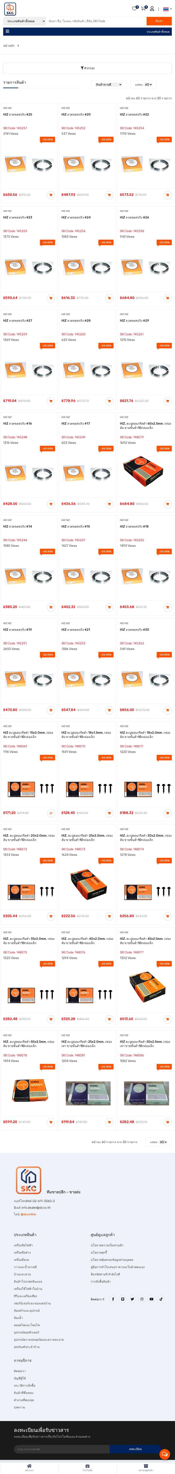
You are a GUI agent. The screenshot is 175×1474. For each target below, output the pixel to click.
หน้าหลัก (9, 46)
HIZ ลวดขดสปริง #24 (76, 217)
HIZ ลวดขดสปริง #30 (134, 630)
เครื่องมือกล (21, 1260)
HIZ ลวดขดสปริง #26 (134, 217)
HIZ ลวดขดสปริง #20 (76, 114)
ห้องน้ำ (18, 1318)
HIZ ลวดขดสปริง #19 (17, 630)
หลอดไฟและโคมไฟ (27, 1325)
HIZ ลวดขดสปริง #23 (17, 217)
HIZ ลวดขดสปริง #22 (134, 114)
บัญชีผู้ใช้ (20, 1378)
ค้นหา (159, 21)
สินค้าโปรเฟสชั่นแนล (28, 1281)
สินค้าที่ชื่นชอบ (24, 1393)
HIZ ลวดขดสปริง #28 (76, 321)
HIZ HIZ (7, 108)
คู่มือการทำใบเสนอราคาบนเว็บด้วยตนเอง (118, 1267)
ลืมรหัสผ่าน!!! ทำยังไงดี (105, 1274)
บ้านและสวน (22, 1274)
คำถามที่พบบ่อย (24, 1400)
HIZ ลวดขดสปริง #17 (75, 423)
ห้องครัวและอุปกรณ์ (27, 1311)
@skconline (28, 1214)
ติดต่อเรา (20, 1371)
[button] (166, 9)
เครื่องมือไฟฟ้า (23, 1245)
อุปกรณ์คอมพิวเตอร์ (26, 1332)
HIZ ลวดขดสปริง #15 (75, 526)
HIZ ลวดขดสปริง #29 (134, 321)
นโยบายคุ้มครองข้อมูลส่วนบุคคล (112, 1260)
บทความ (19, 1407)
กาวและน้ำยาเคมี (25, 1267)
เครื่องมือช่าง (22, 1252)
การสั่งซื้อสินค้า (101, 1281)
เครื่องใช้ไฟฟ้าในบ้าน (28, 1289)
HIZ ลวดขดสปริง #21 (75, 630)
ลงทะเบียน (135, 1449)
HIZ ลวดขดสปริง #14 (17, 526)
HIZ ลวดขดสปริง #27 (17, 321)
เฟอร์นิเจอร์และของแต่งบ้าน (32, 1303)
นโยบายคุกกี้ (99, 1252)
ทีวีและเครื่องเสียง (25, 1296)
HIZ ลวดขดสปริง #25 (17, 114)
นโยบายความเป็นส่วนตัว (107, 1245)
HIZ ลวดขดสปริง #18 (134, 526)
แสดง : (139, 85)
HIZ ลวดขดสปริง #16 (17, 423)
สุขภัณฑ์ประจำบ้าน (27, 1347)
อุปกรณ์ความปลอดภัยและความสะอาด (39, 1340)
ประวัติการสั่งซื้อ (24, 1385)
